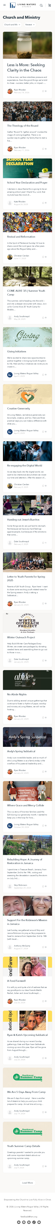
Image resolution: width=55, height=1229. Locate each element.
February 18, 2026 (21, 92)
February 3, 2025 (21, 544)
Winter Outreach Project (21, 637)
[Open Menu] (4, 5)
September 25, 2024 (22, 888)
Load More (27, 1182)
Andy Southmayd (21, 316)
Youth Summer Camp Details (23, 1146)
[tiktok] (34, 1222)
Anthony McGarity (22, 946)
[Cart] (49, 5)
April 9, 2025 (19, 376)
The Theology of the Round (22, 126)
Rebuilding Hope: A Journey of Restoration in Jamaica (24, 861)
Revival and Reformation (21, 237)
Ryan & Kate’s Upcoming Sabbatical (27, 1035)
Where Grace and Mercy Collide (25, 805)
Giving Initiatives (16, 351)
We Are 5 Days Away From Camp (26, 1092)
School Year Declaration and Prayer (27, 182)
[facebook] (24, 1222)
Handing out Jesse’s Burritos (23, 519)
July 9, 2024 (19, 1167)
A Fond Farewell (16, 981)
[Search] (41, 5)
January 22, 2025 (21, 605)
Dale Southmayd (21, 541)
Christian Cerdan (21, 255)
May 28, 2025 (20, 319)
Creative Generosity (18, 408)
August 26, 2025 (21, 204)
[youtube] (39, 1222)
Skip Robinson (20, 885)
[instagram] (29, 1222)
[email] (18, 1222)
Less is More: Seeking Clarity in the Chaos (26, 67)
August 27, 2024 (21, 948)
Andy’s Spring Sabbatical (21, 751)
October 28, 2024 (21, 827)
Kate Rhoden (20, 201)
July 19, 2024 (19, 1113)
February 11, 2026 (21, 150)
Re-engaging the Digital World (24, 465)
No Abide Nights (16, 694)
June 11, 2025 (20, 258)
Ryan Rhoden (20, 90)
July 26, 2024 (19, 1002)
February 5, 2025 (21, 487)
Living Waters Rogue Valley (26, 373)
